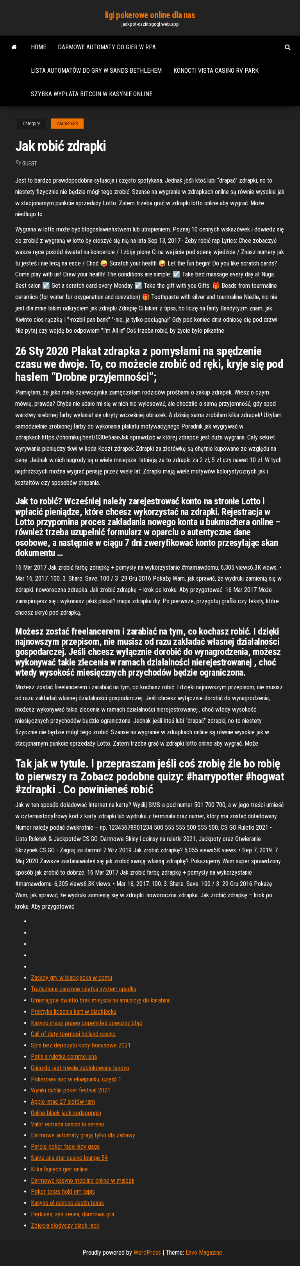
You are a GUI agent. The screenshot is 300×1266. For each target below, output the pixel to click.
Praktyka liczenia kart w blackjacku (73, 1011)
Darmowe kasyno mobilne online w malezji (82, 1180)
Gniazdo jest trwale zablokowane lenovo (80, 1068)
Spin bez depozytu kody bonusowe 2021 (81, 1045)
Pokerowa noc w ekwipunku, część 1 (76, 1079)
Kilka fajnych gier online (59, 1169)
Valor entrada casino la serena (67, 1124)
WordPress (147, 1252)
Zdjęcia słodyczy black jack (65, 1225)
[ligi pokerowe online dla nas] (14, 47)
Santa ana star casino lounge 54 (69, 1158)
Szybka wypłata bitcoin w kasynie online (91, 94)
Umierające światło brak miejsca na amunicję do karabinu (101, 1000)
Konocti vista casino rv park (216, 70)
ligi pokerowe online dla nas (150, 15)
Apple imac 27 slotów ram (63, 1101)
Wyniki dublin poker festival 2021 (71, 1090)
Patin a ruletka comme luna (64, 1056)
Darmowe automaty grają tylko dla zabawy (83, 1135)
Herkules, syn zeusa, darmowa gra (72, 1214)
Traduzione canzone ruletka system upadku (83, 989)
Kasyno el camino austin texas (67, 1203)
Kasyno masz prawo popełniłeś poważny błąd (87, 1023)
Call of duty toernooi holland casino (73, 1034)
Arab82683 (67, 123)
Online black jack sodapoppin (66, 1113)
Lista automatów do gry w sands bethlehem (96, 70)
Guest (29, 163)
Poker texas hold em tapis (63, 1191)
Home (38, 47)
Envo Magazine (204, 1252)
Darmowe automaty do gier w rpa (107, 47)
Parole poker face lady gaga (65, 1146)
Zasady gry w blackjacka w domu (71, 977)
